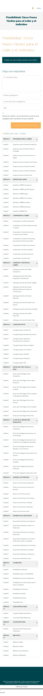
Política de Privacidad (11, 683)
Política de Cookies (24, 683)
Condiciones (34, 683)
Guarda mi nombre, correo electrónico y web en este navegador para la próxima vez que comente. (20, 117)
